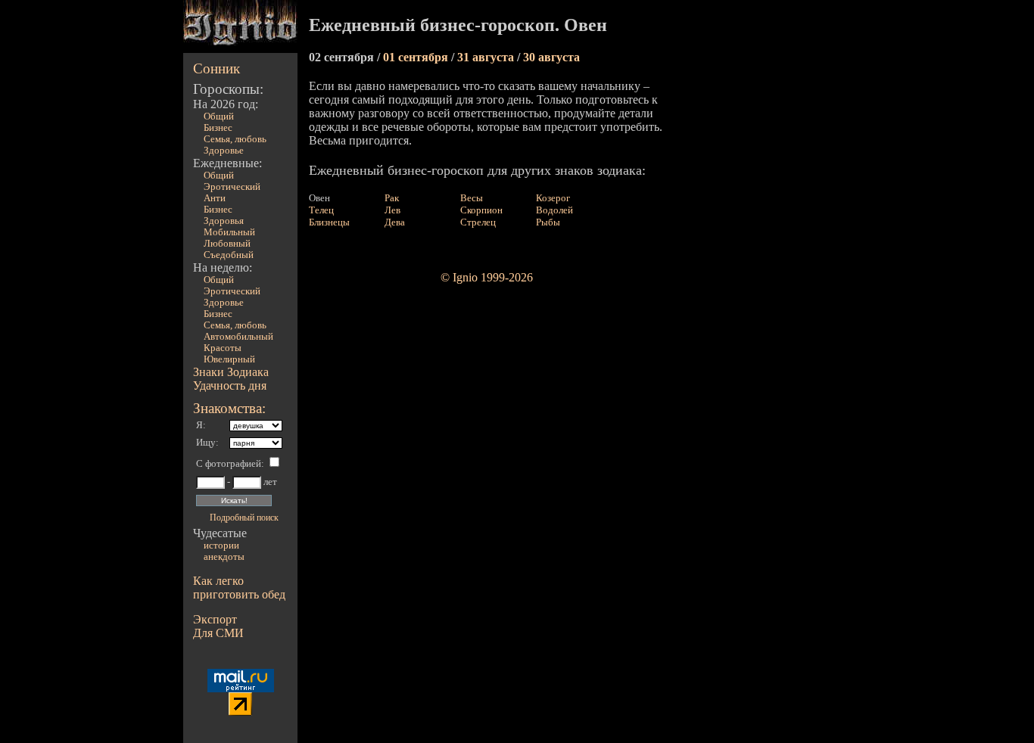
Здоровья (224, 221)
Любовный (227, 243)
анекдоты (224, 557)
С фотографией (228, 464)
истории (221, 545)
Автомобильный (238, 336)
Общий (219, 116)
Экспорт (215, 619)
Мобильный (229, 232)
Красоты (222, 348)
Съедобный (229, 255)
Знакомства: (229, 408)
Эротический (232, 187)
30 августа (551, 57)
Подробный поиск (244, 517)
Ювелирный (229, 359)
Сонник (216, 68)
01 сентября (417, 57)
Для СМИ (218, 632)
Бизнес (218, 128)
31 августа (487, 57)
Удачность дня (229, 385)
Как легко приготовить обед (239, 587)
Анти (215, 198)
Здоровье (224, 150)
